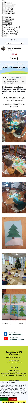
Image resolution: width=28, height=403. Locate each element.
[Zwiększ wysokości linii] (17, 32)
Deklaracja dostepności (14, 370)
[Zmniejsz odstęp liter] (2, 34)
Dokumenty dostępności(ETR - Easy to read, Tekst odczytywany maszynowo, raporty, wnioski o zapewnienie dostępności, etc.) (14, 373)
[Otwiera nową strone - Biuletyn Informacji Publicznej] (15, 54)
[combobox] (12, 43)
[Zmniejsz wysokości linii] (2, 32)
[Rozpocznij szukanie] (21, 43)
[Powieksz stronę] (19, 27)
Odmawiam (13, 399)
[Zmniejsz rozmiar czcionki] (2, 29)
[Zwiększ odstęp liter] (16, 34)
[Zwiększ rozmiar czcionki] (14, 29)
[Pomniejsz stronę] (2, 27)
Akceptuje (4, 399)
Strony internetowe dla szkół (14, 362)
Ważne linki (13, 39)
